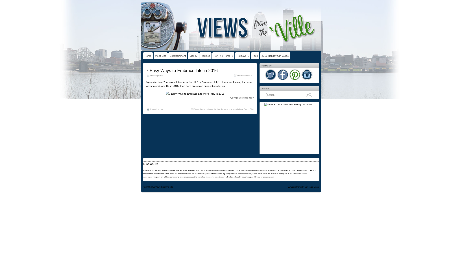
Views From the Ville (164, 187)
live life (220, 109)
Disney (193, 55)
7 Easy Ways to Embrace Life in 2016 (182, 70)
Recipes (205, 55)
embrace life (211, 109)
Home (148, 55)
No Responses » (244, 76)
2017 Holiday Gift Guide (275, 55)
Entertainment (178, 55)
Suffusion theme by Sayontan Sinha (303, 187)
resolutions (238, 109)
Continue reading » (242, 97)
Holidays (241, 55)
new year (228, 109)
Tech (255, 55)
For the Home (222, 55)
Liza (161, 109)
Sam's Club (249, 109)
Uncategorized (156, 76)
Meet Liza (160, 55)
